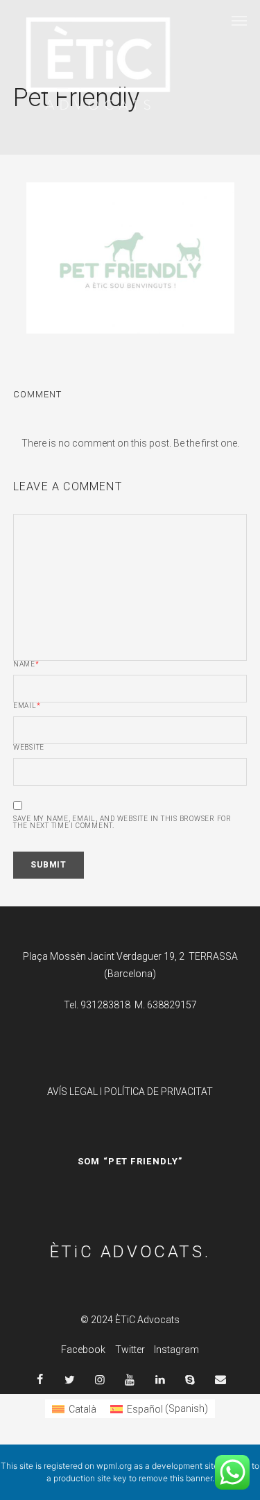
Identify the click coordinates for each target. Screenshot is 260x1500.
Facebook (83, 1349)
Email (27, 705)
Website (28, 747)
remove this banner (175, 1478)
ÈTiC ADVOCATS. (130, 1251)
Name (26, 664)
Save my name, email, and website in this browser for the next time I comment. (122, 822)
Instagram (176, 1349)
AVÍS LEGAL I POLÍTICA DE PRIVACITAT (130, 1091)
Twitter (130, 1349)
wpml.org (114, 1465)
